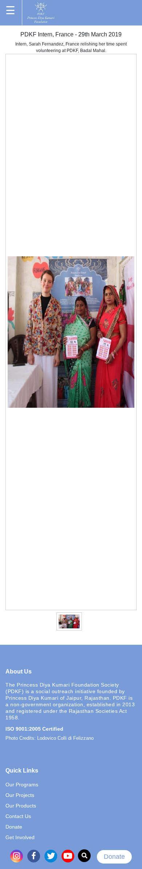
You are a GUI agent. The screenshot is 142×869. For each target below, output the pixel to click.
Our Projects (19, 795)
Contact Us (18, 816)
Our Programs (21, 784)
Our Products (20, 806)
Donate (114, 856)
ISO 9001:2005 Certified (34, 729)
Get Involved (20, 837)
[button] (42, 621)
